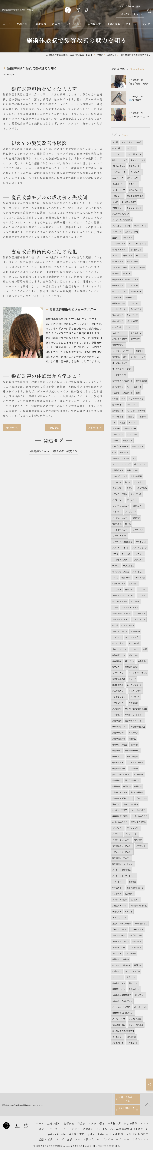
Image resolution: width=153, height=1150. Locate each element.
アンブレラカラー (119, 696)
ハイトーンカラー (119, 267)
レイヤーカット (118, 673)
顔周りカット (117, 285)
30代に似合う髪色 (139, 816)
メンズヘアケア (135, 690)
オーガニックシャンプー (122, 368)
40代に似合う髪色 (119, 822)
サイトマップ (140, 1139)
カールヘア (116, 482)
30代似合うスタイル (120, 619)
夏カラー (116, 428)
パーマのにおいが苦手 (121, 1007)
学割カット (123, 452)
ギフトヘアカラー (119, 249)
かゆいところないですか (122, 1001)
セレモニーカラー (119, 172)
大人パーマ (131, 977)
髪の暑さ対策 (117, 410)
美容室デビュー (118, 768)
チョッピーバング (119, 476)
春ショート (127, 255)
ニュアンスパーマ (134, 685)
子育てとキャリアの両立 (131, 142)
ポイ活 (115, 577)
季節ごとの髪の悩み (135, 196)
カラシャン (116, 637)
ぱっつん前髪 (130, 953)
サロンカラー (117, 208)
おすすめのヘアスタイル (122, 380)
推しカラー (131, 148)
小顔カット (116, 971)
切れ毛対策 (131, 1037)
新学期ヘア (129, 893)
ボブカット (135, 601)
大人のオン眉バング (120, 213)
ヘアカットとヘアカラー (122, 852)
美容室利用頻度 (118, 1025)
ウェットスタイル (132, 971)
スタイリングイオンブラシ (123, 595)
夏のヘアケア (117, 315)
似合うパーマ (136, 333)
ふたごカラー (136, 172)
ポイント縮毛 (117, 416)
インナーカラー (131, 834)
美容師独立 (116, 750)
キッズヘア (116, 327)
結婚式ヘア (116, 911)
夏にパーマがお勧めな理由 (136, 708)
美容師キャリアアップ (134, 720)
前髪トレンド (132, 470)
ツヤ (134, 458)
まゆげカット (132, 434)
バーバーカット (140, 1007)
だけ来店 (116, 440)
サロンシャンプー (119, 726)
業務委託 (116, 357)
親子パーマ (129, 661)
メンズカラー (117, 828)
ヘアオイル (135, 696)
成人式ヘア (135, 899)
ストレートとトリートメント (124, 875)
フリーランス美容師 (135, 762)
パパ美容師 (116, 708)
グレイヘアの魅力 (130, 804)
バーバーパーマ (118, 1019)
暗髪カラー (126, 577)
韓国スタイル (137, 446)
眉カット (127, 273)
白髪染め (116, 786)
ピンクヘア (133, 422)
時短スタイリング (119, 160)
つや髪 (115, 398)
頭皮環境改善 (136, 291)
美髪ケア (136, 518)
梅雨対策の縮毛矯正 (139, 905)
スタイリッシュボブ (120, 941)
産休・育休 (133, 583)
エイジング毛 (117, 386)
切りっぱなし (117, 488)
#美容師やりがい (39, 451)
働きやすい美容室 (119, 744)
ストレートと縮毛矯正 (121, 869)
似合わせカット (135, 190)
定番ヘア (116, 237)
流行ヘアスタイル (119, 929)
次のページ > (94, 427)
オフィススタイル (119, 917)
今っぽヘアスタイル (120, 446)
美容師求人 (142, 661)
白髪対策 (137, 786)
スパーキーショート (120, 547)
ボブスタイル (128, 565)
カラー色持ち (134, 643)
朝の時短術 (138, 774)
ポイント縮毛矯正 (136, 1025)
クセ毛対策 (133, 768)
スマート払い (137, 571)
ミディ (129, 488)
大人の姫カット (118, 690)
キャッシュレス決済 (120, 571)
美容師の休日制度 (132, 750)
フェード (132, 679)
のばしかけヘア (118, 583)
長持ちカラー (137, 506)
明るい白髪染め (137, 792)
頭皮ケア (116, 804)
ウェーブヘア (117, 977)
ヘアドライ (135, 649)
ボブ (123, 398)
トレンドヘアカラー (120, 530)
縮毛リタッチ (117, 762)
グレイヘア (127, 237)
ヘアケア (116, 255)
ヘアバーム (116, 231)
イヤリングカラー (119, 309)
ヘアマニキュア (118, 643)
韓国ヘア (137, 965)
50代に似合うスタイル (121, 613)
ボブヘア (116, 565)
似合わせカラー (133, 178)
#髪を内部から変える (64, 451)
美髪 (138, 392)
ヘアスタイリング (119, 291)
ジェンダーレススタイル (122, 392)
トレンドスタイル (119, 374)
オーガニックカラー (120, 363)
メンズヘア (138, 559)
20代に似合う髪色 (138, 810)
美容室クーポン (118, 989)
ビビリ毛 (128, 911)
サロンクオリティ (119, 649)
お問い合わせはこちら (130, 6)
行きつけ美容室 (127, 625)
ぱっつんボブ (117, 404)
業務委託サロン (118, 655)
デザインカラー (133, 828)
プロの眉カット (135, 947)
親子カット (133, 655)
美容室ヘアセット (119, 905)
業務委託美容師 (118, 679)
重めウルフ (129, 589)
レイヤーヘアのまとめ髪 (122, 542)
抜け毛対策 (116, 524)
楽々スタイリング (138, 160)
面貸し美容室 (132, 756)
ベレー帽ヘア (117, 148)
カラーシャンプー (132, 637)
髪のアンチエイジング (121, 774)
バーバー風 (116, 297)
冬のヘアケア (117, 321)
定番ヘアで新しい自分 (121, 923)
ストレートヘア (118, 190)
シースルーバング (138, 357)
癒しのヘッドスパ (119, 601)
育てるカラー (132, 261)
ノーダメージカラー (120, 518)
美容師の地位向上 (138, 726)
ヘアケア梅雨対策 (119, 899)
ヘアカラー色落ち (119, 494)
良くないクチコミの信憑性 (123, 1031)
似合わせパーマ (118, 184)
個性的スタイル (118, 166)
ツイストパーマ (131, 327)
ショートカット (137, 929)
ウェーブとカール (134, 154)
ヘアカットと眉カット (121, 965)
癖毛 (125, 357)
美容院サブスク (118, 983)
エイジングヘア (118, 243)
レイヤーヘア (137, 530)
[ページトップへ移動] (148, 1105)
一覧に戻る (53, 427)
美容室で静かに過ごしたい (123, 1013)
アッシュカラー (129, 428)
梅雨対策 (127, 786)
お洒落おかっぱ (118, 947)
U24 (114, 452)
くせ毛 (115, 607)
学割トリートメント (120, 458)
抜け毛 (128, 524)
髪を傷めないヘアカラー (122, 846)
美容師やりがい (118, 732)
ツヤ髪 (115, 142)
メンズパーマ (117, 1043)
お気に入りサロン (119, 631)
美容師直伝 (116, 780)
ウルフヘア (116, 589)
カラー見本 (126, 553)
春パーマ (116, 273)
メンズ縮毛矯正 (135, 1019)
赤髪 (145, 649)
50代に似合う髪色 (138, 822)
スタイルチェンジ (139, 547)
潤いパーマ (133, 983)
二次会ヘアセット (119, 792)
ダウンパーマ (132, 500)
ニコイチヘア (117, 178)
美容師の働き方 (131, 667)
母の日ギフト (136, 249)
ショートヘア (132, 404)
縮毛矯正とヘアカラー (121, 858)
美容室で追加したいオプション (125, 279)
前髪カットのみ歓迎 (120, 959)
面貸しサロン (117, 756)
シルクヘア (116, 893)
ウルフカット (141, 542)
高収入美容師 (117, 685)
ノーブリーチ (130, 512)
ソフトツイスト (118, 702)
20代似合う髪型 (140, 923)
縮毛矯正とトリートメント (123, 864)
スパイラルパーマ (119, 333)
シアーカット (139, 613)
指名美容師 (135, 631)
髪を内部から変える (135, 887)
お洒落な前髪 (117, 470)
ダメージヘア (136, 494)
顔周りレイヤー (118, 303)
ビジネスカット (140, 225)
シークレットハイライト (122, 351)
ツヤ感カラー (141, 846)
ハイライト (116, 834)
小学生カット (132, 1043)
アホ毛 (115, 553)
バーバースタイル (134, 386)
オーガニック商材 (128, 202)
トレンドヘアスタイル (121, 559)
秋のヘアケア (132, 315)
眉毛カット (136, 941)
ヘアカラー (138, 553)
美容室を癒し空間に (120, 816)
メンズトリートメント (121, 225)
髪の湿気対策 (141, 380)
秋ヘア (128, 482)
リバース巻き (134, 303)
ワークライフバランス (138, 673)
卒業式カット (134, 166)
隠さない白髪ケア (132, 780)
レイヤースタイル (119, 536)
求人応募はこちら (129, 14)
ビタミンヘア (117, 434)
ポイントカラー (140, 464)
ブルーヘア (142, 595)
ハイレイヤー (117, 500)
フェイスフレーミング (121, 464)
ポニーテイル (132, 285)
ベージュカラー (139, 619)
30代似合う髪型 (119, 935)
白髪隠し (130, 416)
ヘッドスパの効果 (119, 810)
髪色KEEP (138, 840)
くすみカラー (139, 482)
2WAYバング (130, 297)
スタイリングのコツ (120, 506)
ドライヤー (116, 512)
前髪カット (127, 440)
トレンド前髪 (139, 577)
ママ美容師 (133, 702)
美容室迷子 (135, 339)
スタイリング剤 (131, 231)
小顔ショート (117, 196)
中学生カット (117, 887)
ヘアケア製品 (141, 488)
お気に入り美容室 (119, 339)
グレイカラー (141, 798)
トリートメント (118, 881)
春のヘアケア (136, 309)
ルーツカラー (117, 154)
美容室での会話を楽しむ (122, 798)
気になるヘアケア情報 (136, 410)
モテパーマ (133, 184)
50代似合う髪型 (135, 935)
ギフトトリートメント (138, 243)
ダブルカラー (117, 261)
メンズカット (139, 995)
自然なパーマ (134, 989)
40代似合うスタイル (129, 607)
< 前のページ (12, 427)
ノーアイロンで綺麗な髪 (122, 219)
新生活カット (141, 255)
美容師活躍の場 (118, 738)
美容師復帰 (116, 720)
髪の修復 (132, 881)
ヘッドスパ (116, 714)
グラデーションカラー (121, 840)
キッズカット (117, 1037)
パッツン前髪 (132, 321)
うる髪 (115, 202)
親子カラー (116, 667)
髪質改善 (134, 744)
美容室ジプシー (118, 345)
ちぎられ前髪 (136, 476)
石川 (114, 422)
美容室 (122, 422)
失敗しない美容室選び (121, 995)
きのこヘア (116, 953)
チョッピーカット (134, 208)
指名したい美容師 (137, 267)
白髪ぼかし (142, 416)
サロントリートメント (134, 714)
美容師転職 (116, 661)
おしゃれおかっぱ (136, 398)
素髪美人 (139, 351)
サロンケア (142, 589)
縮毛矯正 (132, 738)
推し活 (115, 625)
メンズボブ (133, 732)
